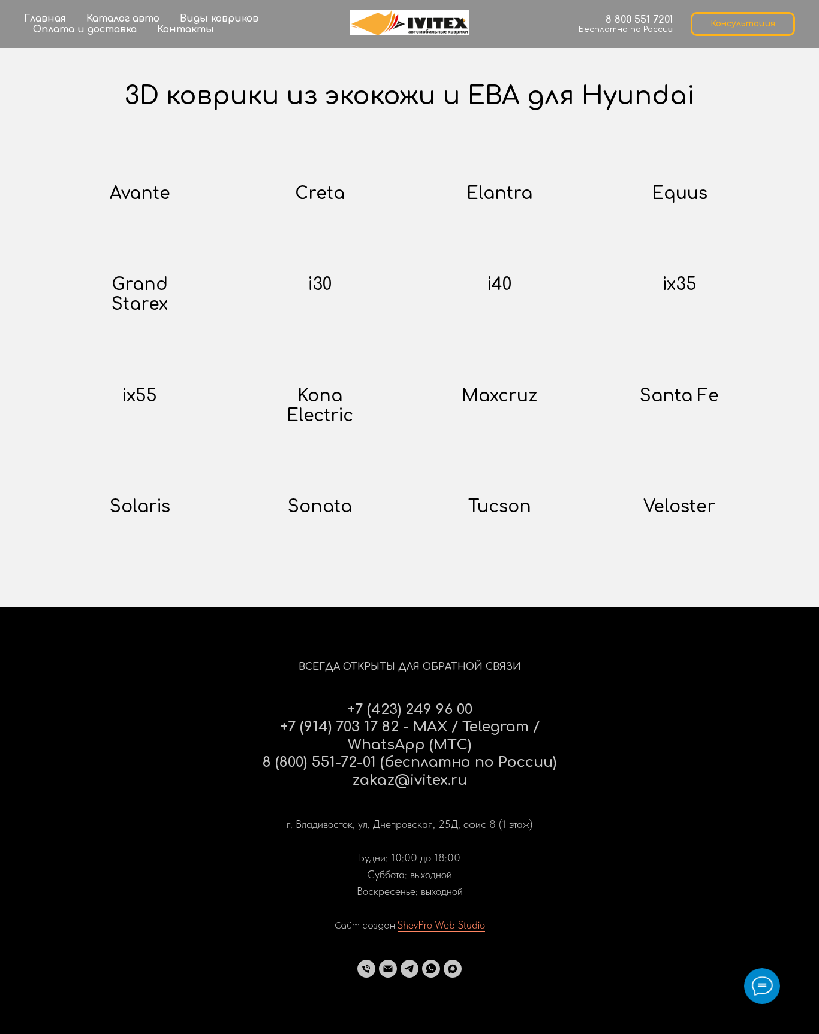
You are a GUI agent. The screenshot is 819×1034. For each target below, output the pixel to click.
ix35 (680, 284)
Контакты (185, 29)
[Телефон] (366, 969)
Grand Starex (140, 294)
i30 (320, 284)
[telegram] (409, 969)
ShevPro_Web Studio (441, 924)
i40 (499, 284)
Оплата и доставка (85, 29)
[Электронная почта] (388, 969)
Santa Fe (679, 396)
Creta (320, 193)
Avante (140, 193)
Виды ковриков (219, 18)
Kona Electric (320, 405)
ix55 (139, 396)
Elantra (499, 193)
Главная (45, 18)
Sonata (320, 506)
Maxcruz (499, 396)
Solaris (140, 506)
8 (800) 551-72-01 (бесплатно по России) (409, 762)
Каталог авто (122, 18)
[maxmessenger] (453, 969)
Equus (679, 193)
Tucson (499, 506)
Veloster (679, 506)
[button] (743, 24)
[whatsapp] (431, 969)
